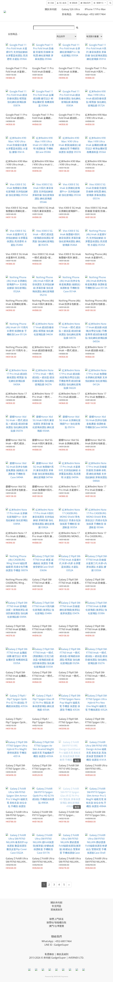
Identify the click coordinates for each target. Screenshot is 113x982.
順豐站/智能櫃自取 (56, 922)
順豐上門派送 (56, 919)
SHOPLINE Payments (61, 976)
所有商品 (66, 14)
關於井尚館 (51, 9)
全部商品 (12, 34)
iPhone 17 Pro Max (95, 9)
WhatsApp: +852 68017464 (90, 14)
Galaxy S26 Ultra (71, 9)
